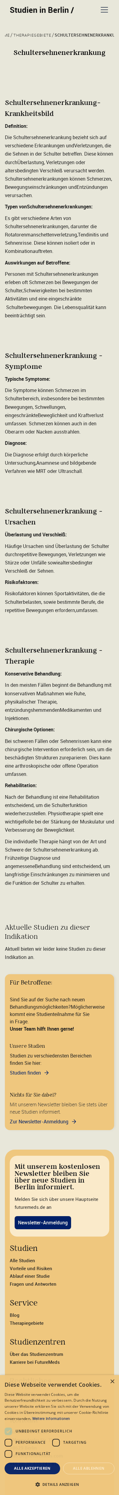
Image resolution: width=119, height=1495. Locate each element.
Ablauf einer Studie (30, 1276)
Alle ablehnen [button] (88, 1468)
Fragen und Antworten (33, 1284)
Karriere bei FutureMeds (35, 1362)
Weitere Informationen (51, 1418)
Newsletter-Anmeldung (43, 1222)
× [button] (112, 1381)
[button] (103, 9)
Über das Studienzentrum (36, 1354)
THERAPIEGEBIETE (32, 35)
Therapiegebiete (27, 1323)
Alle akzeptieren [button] (32, 1468)
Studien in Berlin (42, 10)
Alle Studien (22, 1260)
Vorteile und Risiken (31, 1268)
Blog (15, 1315)
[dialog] (59, 1435)
